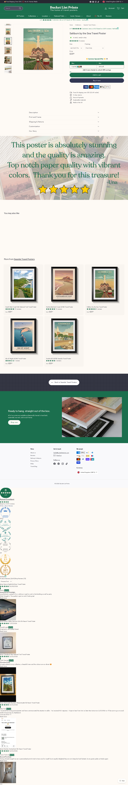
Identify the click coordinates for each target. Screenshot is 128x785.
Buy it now (96, 80)
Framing (87, 44)
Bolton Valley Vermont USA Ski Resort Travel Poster (19, 621)
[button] (74, 41)
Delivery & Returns (35, 458)
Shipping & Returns (36, 122)
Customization (34, 126)
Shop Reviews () (20, 579)
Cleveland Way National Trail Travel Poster (17, 654)
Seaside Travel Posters (90, 25)
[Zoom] (38, 48)
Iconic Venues (75, 16)
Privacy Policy (34, 461)
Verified (2, 577)
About (88, 16)
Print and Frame (35, 117)
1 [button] (0, 784)
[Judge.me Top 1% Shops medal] (64, 559)
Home (71, 25)
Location (45, 16)
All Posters (20, 16)
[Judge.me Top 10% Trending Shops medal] (64, 570)
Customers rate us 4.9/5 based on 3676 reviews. (97, 29)
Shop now (14, 422)
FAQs (32, 464)
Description (33, 112)
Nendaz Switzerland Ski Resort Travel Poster (17, 749)
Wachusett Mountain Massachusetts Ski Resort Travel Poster (22, 703)
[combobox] (13, 8)
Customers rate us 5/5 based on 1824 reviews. (66, 20)
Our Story (33, 131)
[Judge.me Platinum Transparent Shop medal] (64, 535)
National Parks (59, 16)
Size (71, 44)
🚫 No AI (98, 16)
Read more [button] (3, 598)
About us (33, 453)
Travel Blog (33, 466)
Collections (32, 16)
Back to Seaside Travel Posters (65, 382)
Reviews (109, 16)
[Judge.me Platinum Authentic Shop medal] (64, 525)
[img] (4, 586)
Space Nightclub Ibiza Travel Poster (15, 584)
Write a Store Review (6, 506)
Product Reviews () (7, 579)
